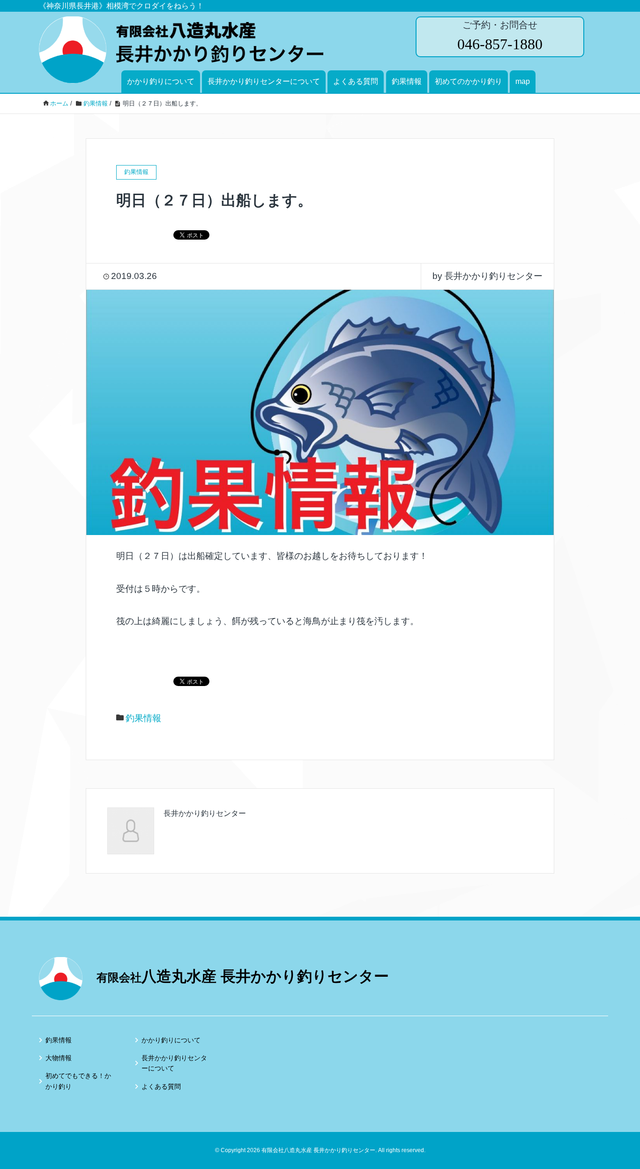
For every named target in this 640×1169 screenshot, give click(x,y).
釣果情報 (407, 81)
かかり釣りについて (160, 81)
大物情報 (58, 1058)
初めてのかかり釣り (468, 81)
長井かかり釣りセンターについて (264, 81)
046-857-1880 (500, 44)
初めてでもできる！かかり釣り (78, 1081)
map (522, 81)
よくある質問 (355, 81)
